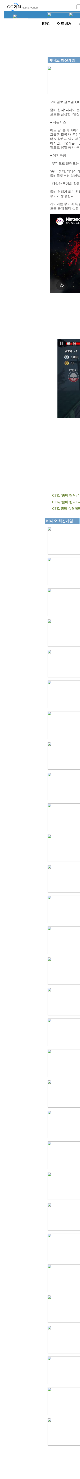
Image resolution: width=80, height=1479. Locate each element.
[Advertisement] (23, 111)
